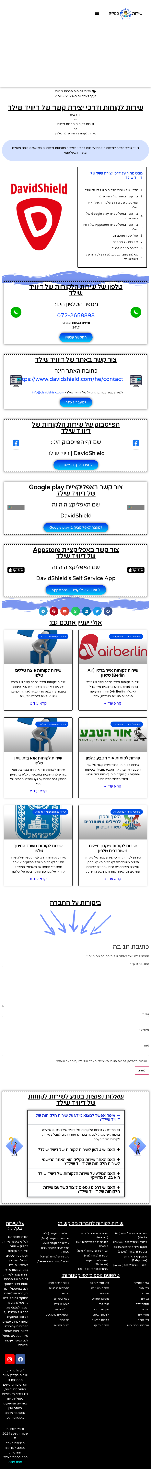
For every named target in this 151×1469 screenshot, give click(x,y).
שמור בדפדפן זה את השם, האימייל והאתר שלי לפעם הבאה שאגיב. (101, 1061)
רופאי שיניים (61, 1304)
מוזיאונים (143, 1314)
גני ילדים (144, 1293)
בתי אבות (143, 1320)
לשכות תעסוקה (100, 1314)
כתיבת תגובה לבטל (125, 248)
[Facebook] (20, 1359)
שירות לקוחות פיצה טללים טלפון (38, 673)
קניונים (145, 1298)
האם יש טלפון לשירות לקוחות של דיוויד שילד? (76, 1149)
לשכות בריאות (100, 1320)
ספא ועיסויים (61, 1298)
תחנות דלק (142, 1304)
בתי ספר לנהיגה (99, 1283)
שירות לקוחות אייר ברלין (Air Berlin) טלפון (112, 673)
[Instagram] (10, 1359)
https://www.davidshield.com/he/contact (69, 379)
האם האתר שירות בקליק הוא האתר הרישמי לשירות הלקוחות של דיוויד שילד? (81, 1161)
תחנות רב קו (101, 1325)
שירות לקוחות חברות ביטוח (73, 91)
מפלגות (104, 1293)
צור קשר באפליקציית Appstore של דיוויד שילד (110, 227)
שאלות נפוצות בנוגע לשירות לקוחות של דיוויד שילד (112, 257)
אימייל (143, 1029)
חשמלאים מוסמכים (57, 1314)
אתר (146, 1045)
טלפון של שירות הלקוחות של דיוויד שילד (111, 190)
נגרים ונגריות (61, 1325)
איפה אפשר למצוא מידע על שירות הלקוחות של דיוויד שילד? (78, 1117)
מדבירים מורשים (59, 1288)
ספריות (144, 1309)
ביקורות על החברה (125, 242)
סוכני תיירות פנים (58, 1283)
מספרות (64, 1320)
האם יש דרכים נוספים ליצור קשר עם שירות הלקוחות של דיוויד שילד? (81, 1189)
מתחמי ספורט (100, 1298)
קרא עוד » (112, 703)
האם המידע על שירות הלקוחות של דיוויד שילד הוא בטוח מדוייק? (79, 1175)
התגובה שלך (139, 963)
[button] (97, 13)
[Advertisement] (75, 51)
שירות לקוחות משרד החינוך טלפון (38, 848)
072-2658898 (76, 315)
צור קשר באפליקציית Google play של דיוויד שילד (112, 216)
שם (145, 1014)
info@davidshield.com (48, 392)
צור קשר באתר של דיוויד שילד (118, 196)
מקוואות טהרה (100, 1309)
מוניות (65, 1293)
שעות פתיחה (141, 1283)
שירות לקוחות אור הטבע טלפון (113, 758)
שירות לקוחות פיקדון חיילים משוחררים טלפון (113, 848)
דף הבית (75, 115)
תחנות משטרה (100, 1288)
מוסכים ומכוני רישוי (137, 1325)
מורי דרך (104, 1304)
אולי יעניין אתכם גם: (125, 236)
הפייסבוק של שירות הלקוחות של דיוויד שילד (112, 205)
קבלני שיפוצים (60, 1309)
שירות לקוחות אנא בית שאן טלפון (38, 761)
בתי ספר (144, 1288)
